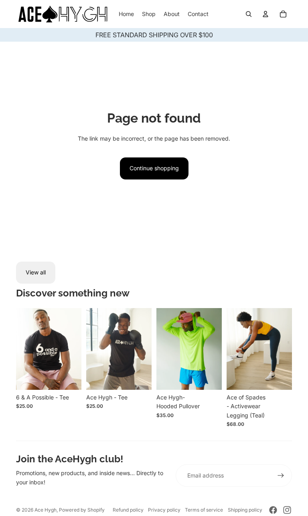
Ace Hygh (45, 510)
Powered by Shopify (82, 510)
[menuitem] (126, 14)
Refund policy (128, 510)
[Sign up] (280, 475)
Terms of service (204, 510)
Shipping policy (245, 510)
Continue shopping (154, 168)
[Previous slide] (92, 349)
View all (36, 272)
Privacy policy (164, 510)
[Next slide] (145, 349)
